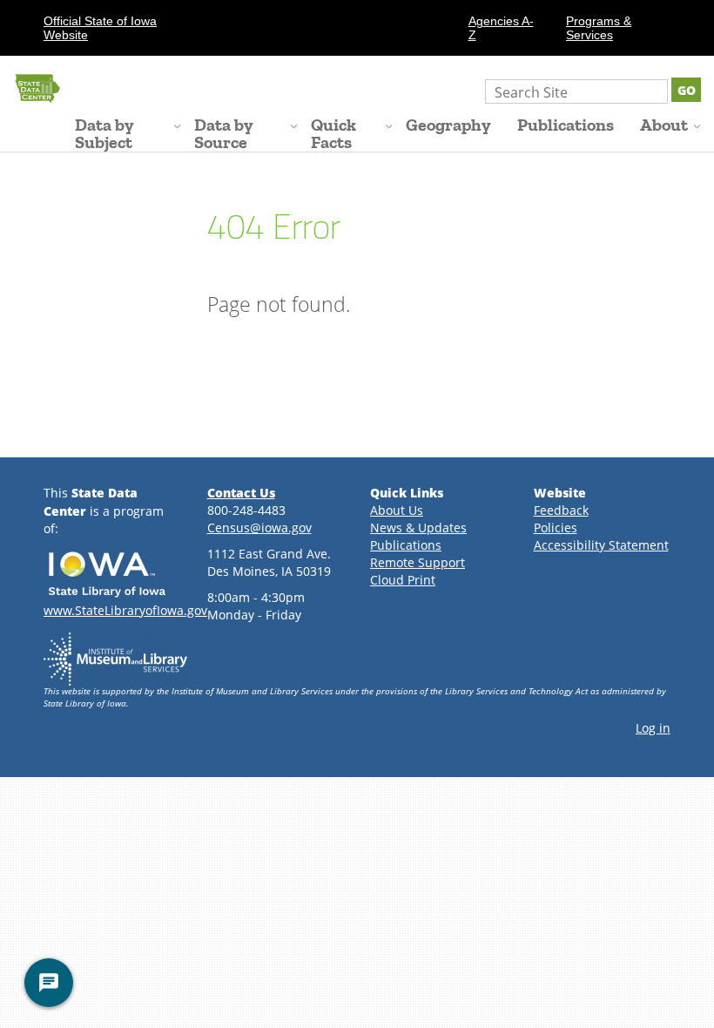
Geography (448, 125)
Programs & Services (598, 28)
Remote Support (417, 562)
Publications (565, 125)
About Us (396, 510)
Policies (555, 527)
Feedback (561, 510)
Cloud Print (402, 579)
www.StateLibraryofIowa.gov (125, 610)
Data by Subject (104, 133)
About (664, 125)
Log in (653, 728)
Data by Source (223, 133)
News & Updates (418, 527)
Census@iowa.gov (259, 527)
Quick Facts (333, 133)
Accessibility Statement (601, 545)
